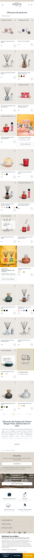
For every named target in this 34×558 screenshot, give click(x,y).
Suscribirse (17, 463)
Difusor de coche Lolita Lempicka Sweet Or (23, 106)
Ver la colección (25, 144)
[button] (29, 5)
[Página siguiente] (30, 414)
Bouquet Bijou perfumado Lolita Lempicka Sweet (25, 237)
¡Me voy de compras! (8, 279)
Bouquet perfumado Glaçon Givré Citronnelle (7, 341)
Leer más (17, 444)
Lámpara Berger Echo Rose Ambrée (24, 269)
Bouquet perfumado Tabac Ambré (7, 237)
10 (26, 414)
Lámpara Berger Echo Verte (7, 371)
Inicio (3, 450)
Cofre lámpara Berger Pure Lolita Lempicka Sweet (24, 204)
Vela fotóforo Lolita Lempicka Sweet (25, 172)
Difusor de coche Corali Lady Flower (7, 42)
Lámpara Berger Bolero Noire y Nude (8, 404)
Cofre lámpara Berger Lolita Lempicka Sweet (7, 138)
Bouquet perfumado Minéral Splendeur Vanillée (7, 204)
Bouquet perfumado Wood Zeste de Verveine (24, 73)
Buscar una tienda (17, 483)
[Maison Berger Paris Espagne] (17, 5)
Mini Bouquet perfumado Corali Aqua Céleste (8, 106)
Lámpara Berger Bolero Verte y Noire (8, 307)
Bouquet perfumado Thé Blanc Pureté (8, 73)
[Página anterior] (4, 414)
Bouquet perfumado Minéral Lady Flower (24, 307)
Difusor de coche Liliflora (23, 41)
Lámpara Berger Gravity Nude (8, 171)
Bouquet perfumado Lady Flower (24, 341)
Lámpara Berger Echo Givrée (25, 403)
